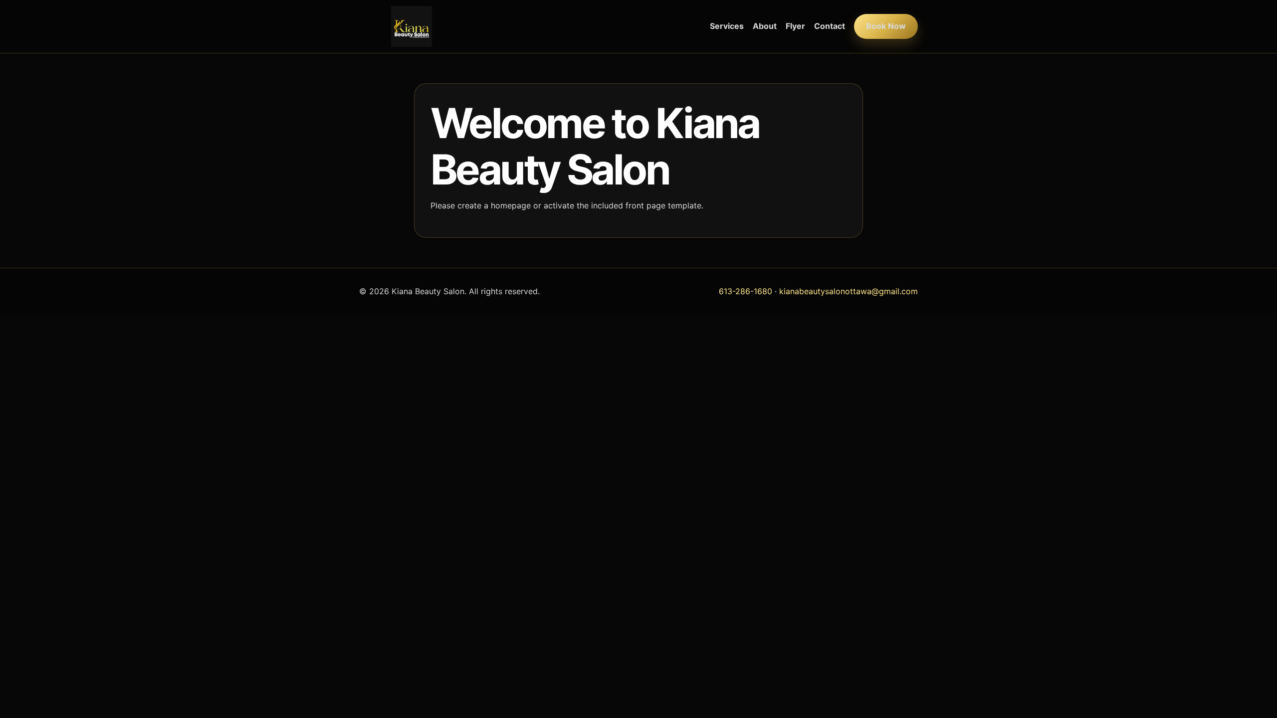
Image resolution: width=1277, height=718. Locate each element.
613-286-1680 (745, 291)
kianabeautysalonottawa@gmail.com (848, 291)
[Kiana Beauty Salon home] (411, 26)
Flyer (795, 26)
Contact (829, 26)
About (765, 26)
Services (727, 26)
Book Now (886, 26)
